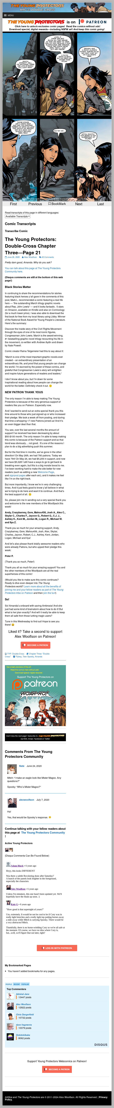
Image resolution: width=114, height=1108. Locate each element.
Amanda (38, 656)
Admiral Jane (22, 993)
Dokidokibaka (23, 1034)
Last (100, 203)
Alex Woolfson (30, 257)
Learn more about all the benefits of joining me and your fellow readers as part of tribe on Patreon (34, 590)
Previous (35, 203)
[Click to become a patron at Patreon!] (35, 645)
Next (78, 203)
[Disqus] (35, 898)
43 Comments (48, 257)
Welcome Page (46, 472)
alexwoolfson (26, 799)
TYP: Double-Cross (15, 653)
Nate (21, 766)
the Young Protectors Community (43, 832)
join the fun (49, 593)
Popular (25, 984)
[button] (11, 15)
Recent (17, 984)
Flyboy (19, 656)
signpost (14, 475)
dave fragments (24, 1024)
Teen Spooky (28, 656)
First (13, 203)
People (9, 984)
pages (22, 475)
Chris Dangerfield (25, 1014)
